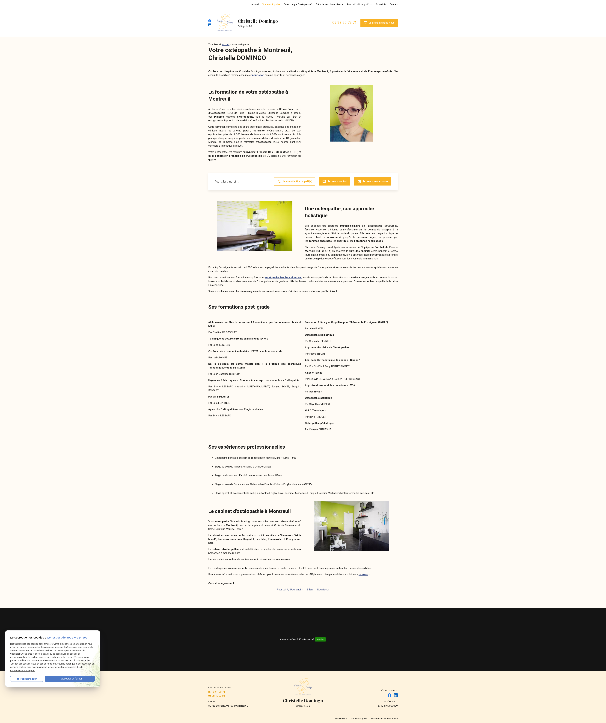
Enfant (309, 589)
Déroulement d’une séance (329, 4)
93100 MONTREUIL (228, 705)
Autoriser (320, 639)
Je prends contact (334, 181)
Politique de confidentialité (384, 718)
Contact (394, 4)
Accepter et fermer (71, 678)
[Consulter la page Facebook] (209, 20)
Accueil (255, 4)
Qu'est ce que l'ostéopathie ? (298, 4)
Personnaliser (28, 678)
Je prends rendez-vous (379, 23)
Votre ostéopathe (271, 4)
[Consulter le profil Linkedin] (209, 24)
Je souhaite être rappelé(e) (294, 181)
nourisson (258, 75)
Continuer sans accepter (22, 670)
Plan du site (341, 718)
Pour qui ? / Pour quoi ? (358, 4)
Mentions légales (359, 718)
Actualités (381, 4)
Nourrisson (323, 589)
